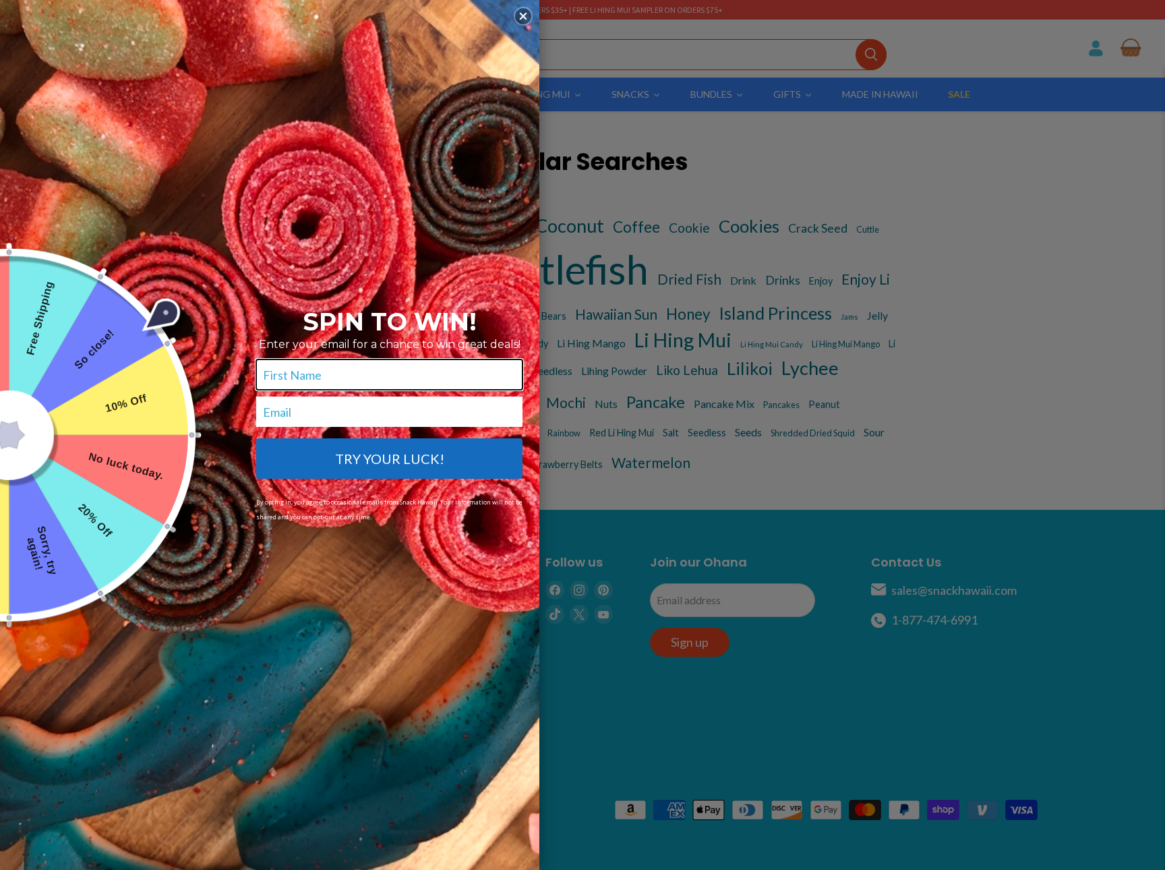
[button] (523, 16)
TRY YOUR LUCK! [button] (389, 459)
